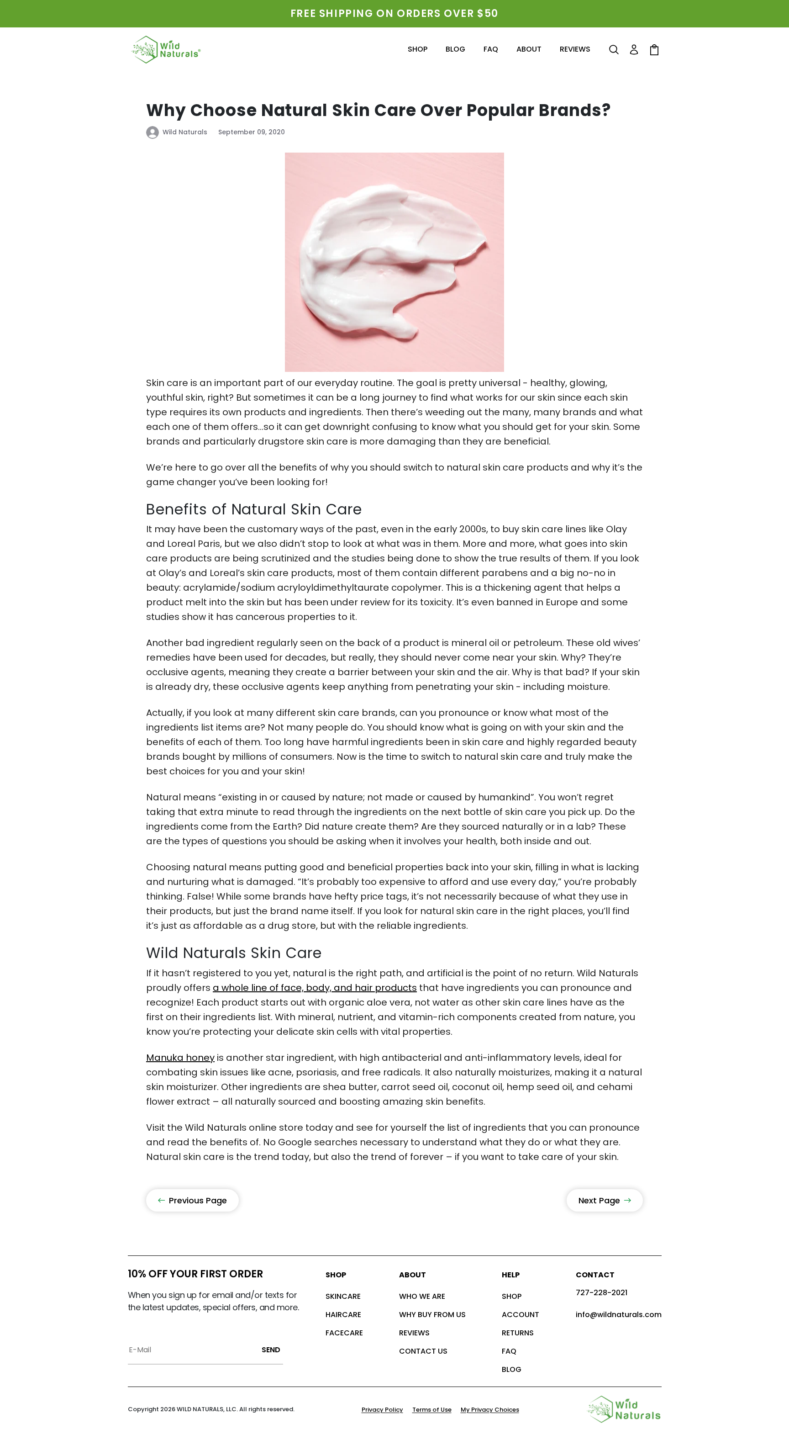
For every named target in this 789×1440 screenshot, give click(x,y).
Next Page (599, 1200)
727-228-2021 (601, 1292)
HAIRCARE (343, 1314)
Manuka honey (180, 1057)
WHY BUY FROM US (432, 1314)
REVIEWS (414, 1333)
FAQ (509, 1351)
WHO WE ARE (422, 1296)
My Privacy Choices (490, 1409)
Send (271, 1350)
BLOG (511, 1369)
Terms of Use (432, 1409)
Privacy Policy (382, 1409)
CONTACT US (423, 1351)
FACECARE (344, 1333)
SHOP (511, 1296)
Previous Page (198, 1200)
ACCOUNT (520, 1314)
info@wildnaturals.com (619, 1314)
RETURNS (518, 1333)
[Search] (614, 50)
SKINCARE (343, 1296)
